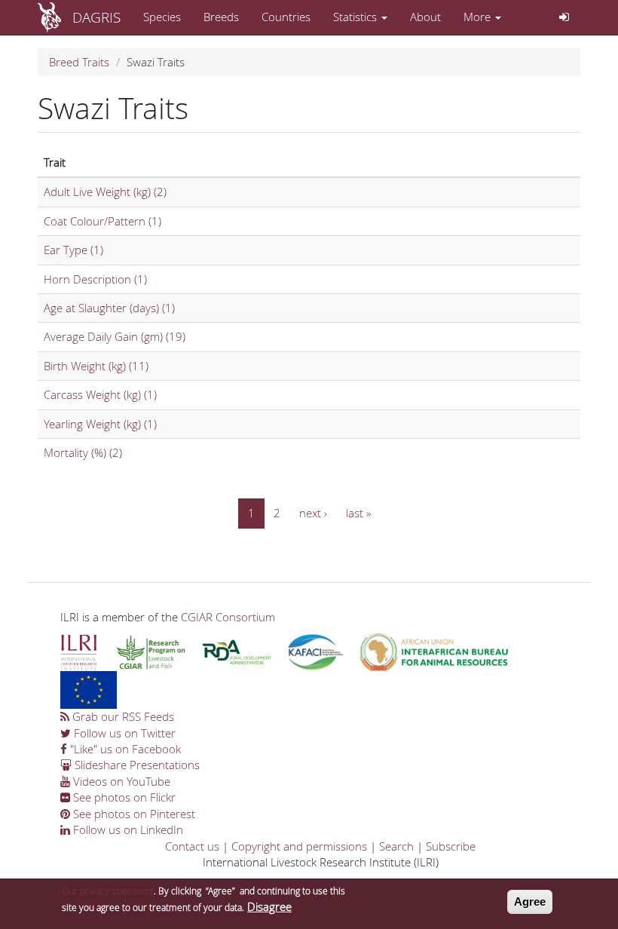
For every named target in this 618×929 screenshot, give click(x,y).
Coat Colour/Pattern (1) (102, 220)
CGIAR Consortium (228, 616)
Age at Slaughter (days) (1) (109, 307)
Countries (286, 16)
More (479, 16)
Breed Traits (79, 61)
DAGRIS (96, 17)
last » (358, 512)
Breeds (221, 16)
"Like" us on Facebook (124, 748)
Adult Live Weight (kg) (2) (105, 191)
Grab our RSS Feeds (121, 716)
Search (396, 846)
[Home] (55, 17)
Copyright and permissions (299, 846)
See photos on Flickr (123, 797)
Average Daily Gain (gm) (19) (114, 336)
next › (313, 512)
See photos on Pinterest (132, 813)
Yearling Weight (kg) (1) (100, 423)
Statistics (356, 16)
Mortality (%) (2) (83, 452)
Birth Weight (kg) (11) (96, 365)
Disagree (269, 906)
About (425, 16)
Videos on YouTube (120, 781)
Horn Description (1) (95, 279)
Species (162, 16)
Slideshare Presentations (136, 764)
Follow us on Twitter (123, 732)
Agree (530, 901)
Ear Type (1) (73, 249)
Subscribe (451, 846)
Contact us (192, 846)
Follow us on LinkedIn (126, 829)
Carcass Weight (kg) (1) (100, 394)
